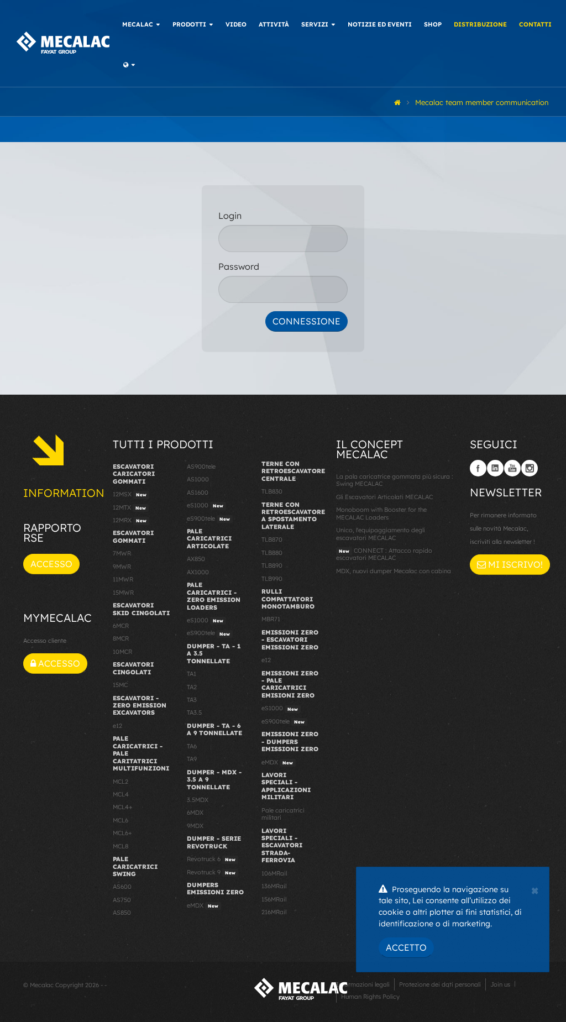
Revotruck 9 (211, 872)
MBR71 (270, 619)
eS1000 (205, 505)
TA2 (192, 687)
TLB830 (271, 491)
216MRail (273, 912)
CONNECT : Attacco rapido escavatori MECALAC (384, 554)
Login (230, 215)
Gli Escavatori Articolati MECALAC (384, 497)
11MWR (123, 579)
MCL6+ (122, 833)
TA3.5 (194, 712)
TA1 (191, 674)
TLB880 (271, 553)
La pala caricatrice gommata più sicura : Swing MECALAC (394, 480)
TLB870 (271, 539)
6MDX (195, 812)
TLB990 (271, 579)
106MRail (274, 873)
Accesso (51, 563)
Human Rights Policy (370, 996)
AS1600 (197, 492)
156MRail (273, 899)
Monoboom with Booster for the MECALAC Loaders (381, 513)
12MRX (129, 520)
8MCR (121, 638)
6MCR (121, 626)
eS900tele (208, 518)
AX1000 (198, 572)
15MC (120, 685)
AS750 (122, 900)
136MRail (273, 886)
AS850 (122, 912)
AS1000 (198, 479)
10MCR (122, 652)
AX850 (196, 559)
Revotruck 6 (211, 859)
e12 (117, 726)
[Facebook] (478, 468)
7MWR (122, 553)
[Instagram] (529, 468)
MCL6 (120, 820)
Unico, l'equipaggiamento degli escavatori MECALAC (380, 533)
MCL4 (121, 794)
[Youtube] (512, 468)
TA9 (192, 759)
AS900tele (201, 466)
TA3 (192, 700)
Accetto (406, 947)
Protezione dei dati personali (440, 984)
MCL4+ (123, 807)
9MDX (195, 826)
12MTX (129, 507)
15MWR (123, 592)
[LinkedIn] (495, 468)
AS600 (122, 886)
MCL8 (120, 846)
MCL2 (120, 781)
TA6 (192, 746)
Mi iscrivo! (514, 564)
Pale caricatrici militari (283, 813)
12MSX (129, 494)
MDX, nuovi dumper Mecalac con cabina (393, 571)
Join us (500, 984)
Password (238, 266)
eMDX (202, 905)
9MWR (122, 566)
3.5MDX (197, 800)
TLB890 (271, 565)
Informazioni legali (363, 984)
